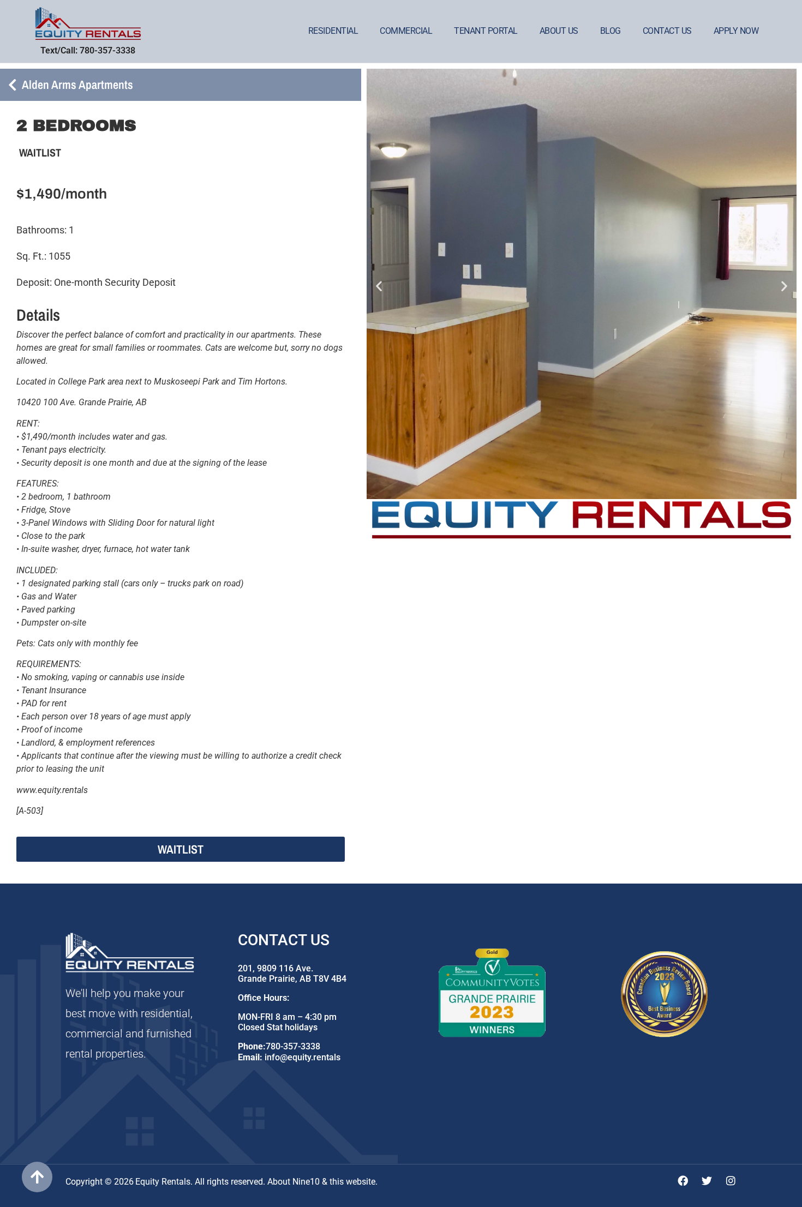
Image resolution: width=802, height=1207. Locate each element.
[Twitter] (707, 1180)
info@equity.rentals (302, 1057)
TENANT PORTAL (486, 31)
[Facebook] (683, 1180)
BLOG (610, 31)
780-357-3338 (293, 1046)
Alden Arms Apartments (77, 84)
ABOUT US (559, 31)
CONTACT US (667, 31)
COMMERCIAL (406, 31)
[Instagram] (731, 1180)
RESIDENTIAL (333, 31)
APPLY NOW (736, 31)
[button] (379, 285)
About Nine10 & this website (321, 1181)
